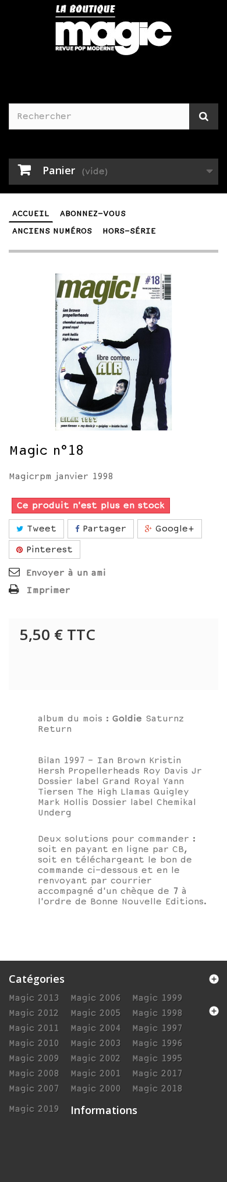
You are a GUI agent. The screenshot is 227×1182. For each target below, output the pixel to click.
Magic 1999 (157, 998)
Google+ (173, 528)
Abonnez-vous (93, 213)
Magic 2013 (34, 998)
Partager (102, 528)
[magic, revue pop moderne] (113, 37)
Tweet (39, 528)
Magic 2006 (95, 998)
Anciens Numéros (52, 231)
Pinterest (48, 549)
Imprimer (48, 590)
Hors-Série (129, 231)
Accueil (30, 213)
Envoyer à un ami (66, 572)
